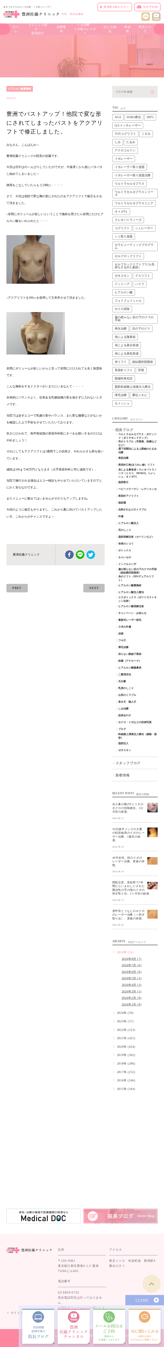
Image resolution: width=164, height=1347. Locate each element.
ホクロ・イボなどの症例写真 (135, 722)
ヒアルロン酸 (124, 292)
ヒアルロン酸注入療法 (131, 592)
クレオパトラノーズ (128, 219)
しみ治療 (123, 708)
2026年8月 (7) (132, 959)
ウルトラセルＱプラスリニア (134, 203)
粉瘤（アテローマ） (129, 660)
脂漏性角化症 (124, 378)
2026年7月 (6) (132, 965)
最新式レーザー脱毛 (129, 619)
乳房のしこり (126, 688)
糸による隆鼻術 (125, 337)
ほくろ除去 (110, 29)
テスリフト (142, 275)
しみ (118, 142)
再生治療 (121, 328)
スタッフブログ (128, 763)
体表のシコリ (126, 543)
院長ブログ (145, 29)
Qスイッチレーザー (128, 125)
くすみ (146, 133)
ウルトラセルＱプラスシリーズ (134, 193)
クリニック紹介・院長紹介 (37, 29)
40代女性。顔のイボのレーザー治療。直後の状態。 (128, 861)
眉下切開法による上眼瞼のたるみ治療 (137, 450)
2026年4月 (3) (132, 985)
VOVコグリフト (125, 133)
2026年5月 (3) (132, 978)
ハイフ (139, 284)
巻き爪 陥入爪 (127, 701)
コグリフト (122, 228)
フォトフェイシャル (128, 300)
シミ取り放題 (124, 236)
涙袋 (120, 633)
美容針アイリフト (128, 495)
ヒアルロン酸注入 (128, 523)
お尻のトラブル (127, 694)
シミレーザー (144, 228)
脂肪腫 (122, 502)
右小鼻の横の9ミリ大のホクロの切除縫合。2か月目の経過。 (128, 808)
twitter (90, 554)
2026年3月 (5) (132, 991)
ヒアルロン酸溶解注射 (131, 606)
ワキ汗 (122, 640)
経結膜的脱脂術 (142, 361)
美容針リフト (124, 370)
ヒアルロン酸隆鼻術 (129, 667)
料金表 (127, 29)
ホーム (16, 29)
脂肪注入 (123, 743)
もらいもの (124, 557)
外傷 (120, 516)
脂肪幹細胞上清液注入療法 (133, 386)
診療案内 (61, 29)
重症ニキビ (139, 395)
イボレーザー (124, 158)
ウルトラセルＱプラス (129, 183)
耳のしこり (124, 529)
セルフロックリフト (128, 256)
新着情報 (123, 775)
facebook (69, 554)
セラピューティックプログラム (134, 246)
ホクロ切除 (122, 309)
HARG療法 (134, 117)
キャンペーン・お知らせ (132, 613)
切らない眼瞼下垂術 (129, 654)
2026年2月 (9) (132, 998)
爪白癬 (122, 681)
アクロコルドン (125, 150)
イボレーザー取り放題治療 (133, 175)
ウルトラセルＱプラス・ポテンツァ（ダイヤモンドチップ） (137, 436)
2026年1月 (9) (132, 1004)
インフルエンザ (127, 564)
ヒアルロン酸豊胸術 (19, 88)
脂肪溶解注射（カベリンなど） (136, 536)
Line (80, 554)
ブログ (122, 729)
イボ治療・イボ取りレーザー (85, 29)
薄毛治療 (121, 395)
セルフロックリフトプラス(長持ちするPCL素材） (135, 266)
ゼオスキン (122, 275)
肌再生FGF (124, 715)
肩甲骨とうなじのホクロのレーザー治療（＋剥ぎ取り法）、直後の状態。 (128, 914)
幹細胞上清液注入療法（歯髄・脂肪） (137, 736)
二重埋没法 (124, 674)
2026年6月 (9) (132, 972)
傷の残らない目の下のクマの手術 (134, 319)
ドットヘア (122, 284)
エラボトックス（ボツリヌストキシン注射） (137, 599)
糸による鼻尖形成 (127, 345)
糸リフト (121, 361)
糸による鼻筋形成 (127, 353)
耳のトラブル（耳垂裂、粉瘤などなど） (137, 443)
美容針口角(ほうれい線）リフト (136, 464)
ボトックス (124, 550)
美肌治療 (123, 457)
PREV (17, 588)
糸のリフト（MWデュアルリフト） (136, 578)
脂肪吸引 (123, 482)
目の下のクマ (141, 328)
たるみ (130, 142)
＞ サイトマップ (17, 1312)
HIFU (150, 117)
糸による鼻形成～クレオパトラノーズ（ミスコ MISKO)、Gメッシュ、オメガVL (137, 473)
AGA (118, 117)
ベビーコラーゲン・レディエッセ (137, 489)
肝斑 (141, 370)
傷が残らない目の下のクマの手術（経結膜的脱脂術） (137, 571)
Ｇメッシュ (122, 403)
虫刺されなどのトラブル (132, 509)
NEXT (94, 588)
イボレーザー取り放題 (130, 167)
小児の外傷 (124, 626)
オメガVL (121, 211)
